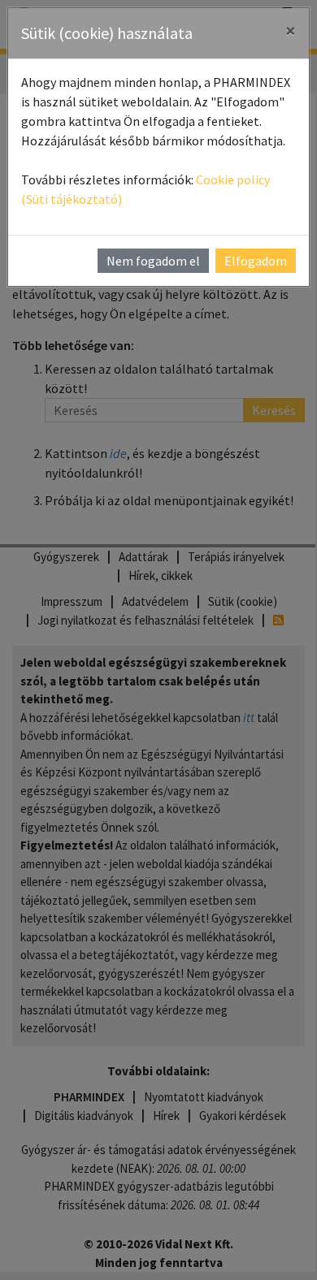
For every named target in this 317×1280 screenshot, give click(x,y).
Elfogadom (255, 261)
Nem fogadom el (153, 261)
